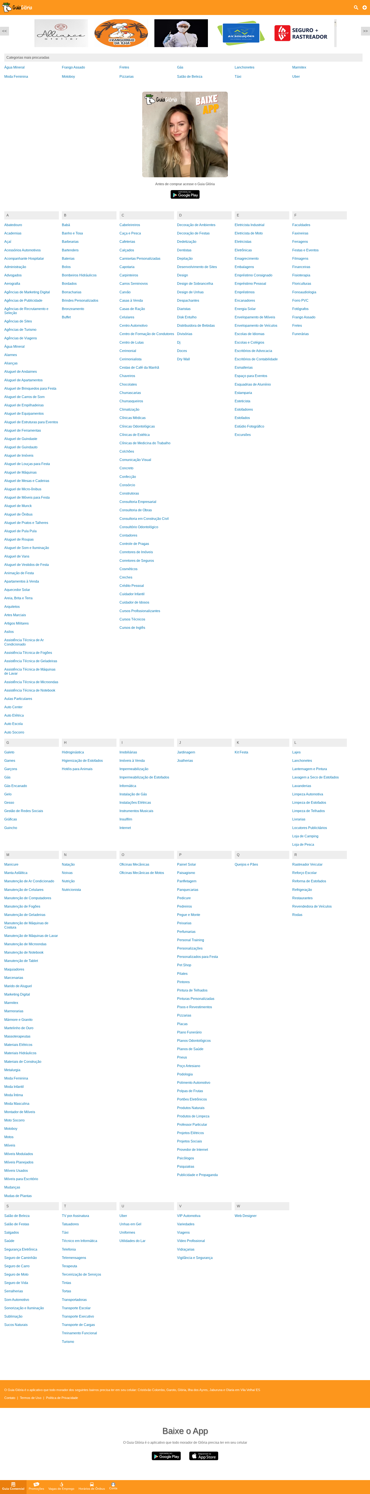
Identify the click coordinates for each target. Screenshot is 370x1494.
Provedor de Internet (192, 1149)
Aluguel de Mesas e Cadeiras (26, 481)
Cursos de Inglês (132, 627)
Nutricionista (71, 890)
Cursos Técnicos (132, 619)
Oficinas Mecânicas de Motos (141, 873)
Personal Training (190, 940)
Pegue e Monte (188, 915)
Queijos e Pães (246, 864)
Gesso (9, 802)
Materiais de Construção (22, 1061)
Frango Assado (73, 67)
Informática (127, 786)
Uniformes (127, 1232)
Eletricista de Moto (249, 233)
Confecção (127, 477)
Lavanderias (301, 786)
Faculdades (301, 225)
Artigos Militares (16, 623)
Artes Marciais (15, 615)
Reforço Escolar (304, 873)
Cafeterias (127, 241)
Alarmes (10, 355)
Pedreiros (184, 906)
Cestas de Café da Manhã (139, 367)
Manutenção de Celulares (23, 890)
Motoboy (68, 76)
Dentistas (184, 250)
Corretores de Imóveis (136, 552)
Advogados (13, 275)
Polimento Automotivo (193, 1082)
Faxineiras (300, 233)
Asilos (9, 632)
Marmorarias (13, 1011)
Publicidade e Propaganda (197, 1175)
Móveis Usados (16, 1170)
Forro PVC (300, 300)
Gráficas (10, 819)
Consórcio (127, 485)
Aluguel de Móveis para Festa (27, 497)
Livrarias (298, 819)
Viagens (183, 1232)
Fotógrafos (300, 309)
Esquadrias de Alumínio (253, 384)
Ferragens (300, 241)
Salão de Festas (16, 1224)
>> (365, 31)
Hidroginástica (73, 752)
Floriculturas (301, 283)
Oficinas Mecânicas (134, 864)
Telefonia (69, 1249)
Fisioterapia (301, 275)
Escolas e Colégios (249, 342)
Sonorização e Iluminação (24, 1308)
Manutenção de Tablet (21, 961)
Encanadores (245, 300)
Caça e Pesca (130, 233)
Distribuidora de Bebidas (196, 325)
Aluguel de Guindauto (20, 447)
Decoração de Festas (193, 233)
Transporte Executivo (78, 1316)
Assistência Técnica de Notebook (29, 690)
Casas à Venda (131, 300)
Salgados (11, 1232)
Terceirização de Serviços (81, 1274)
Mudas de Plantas (18, 1196)
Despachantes (188, 300)
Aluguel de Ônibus (18, 514)
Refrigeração (302, 890)
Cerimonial (127, 351)
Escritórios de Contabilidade (256, 359)
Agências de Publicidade (23, 300)
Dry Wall (183, 359)
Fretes (124, 67)
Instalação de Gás (133, 794)
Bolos (66, 267)
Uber (296, 76)
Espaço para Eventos (251, 376)
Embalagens (244, 267)
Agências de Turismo (20, 329)
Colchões (126, 451)
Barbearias (70, 241)
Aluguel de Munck (18, 506)
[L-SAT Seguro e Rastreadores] (244, 50)
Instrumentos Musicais (136, 811)
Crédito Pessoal (131, 585)
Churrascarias (130, 393)
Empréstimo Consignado (253, 275)
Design (182, 275)
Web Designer (246, 1216)
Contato (9, 1398)
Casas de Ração (132, 309)
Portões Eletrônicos (192, 1099)
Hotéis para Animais (77, 769)
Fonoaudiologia (304, 292)
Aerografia (12, 283)
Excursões (243, 435)
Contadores (128, 535)
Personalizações (190, 948)
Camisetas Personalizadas (139, 258)
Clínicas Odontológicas (137, 426)
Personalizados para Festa (197, 957)
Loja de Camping (305, 836)
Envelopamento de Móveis (255, 317)
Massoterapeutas (17, 1036)
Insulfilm (125, 819)
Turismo (68, 1341)
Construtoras (129, 493)
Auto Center (13, 707)
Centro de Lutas (131, 342)
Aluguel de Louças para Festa (27, 464)
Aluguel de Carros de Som (24, 397)
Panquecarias (187, 890)
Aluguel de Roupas (19, 539)
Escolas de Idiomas (249, 334)
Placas (182, 1024)
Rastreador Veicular (307, 864)
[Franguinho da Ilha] (64, 50)
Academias (12, 233)
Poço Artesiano (188, 1066)
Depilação (185, 258)
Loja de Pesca (303, 844)
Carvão (125, 292)
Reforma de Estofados (309, 881)
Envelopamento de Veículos (256, 325)
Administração (15, 267)
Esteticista (242, 401)
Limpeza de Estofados (309, 802)
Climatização (129, 409)
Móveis (9, 1145)
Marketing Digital (17, 994)
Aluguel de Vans (16, 556)
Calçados (126, 250)
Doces (182, 351)
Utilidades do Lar (132, 1241)
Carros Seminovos (133, 283)
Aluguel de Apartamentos (23, 380)
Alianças (11, 363)
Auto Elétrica (14, 715)
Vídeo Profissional (191, 1241)
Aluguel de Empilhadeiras (24, 405)
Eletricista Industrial (249, 225)
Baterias (68, 258)
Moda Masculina (16, 1103)
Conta (113, 1488)
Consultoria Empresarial (137, 502)
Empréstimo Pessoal (250, 283)
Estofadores (244, 409)
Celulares (126, 317)
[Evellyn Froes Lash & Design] (304, 50)
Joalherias (185, 760)
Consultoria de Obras (135, 510)
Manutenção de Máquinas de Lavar (31, 936)
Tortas (66, 1291)
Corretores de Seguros (136, 560)
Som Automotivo (16, 1300)
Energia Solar (245, 309)
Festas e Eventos (305, 250)
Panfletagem (186, 881)
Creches (125, 577)
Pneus (182, 1057)
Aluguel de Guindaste (20, 439)
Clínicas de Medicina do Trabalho (144, 443)
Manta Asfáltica (15, 873)
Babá (66, 225)
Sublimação (13, 1316)
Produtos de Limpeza (193, 1116)
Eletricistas (243, 241)
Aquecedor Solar (17, 590)
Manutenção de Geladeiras (24, 915)
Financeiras (301, 267)
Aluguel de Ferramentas (22, 430)
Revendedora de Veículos (312, 906)
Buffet (66, 317)
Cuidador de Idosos (134, 602)
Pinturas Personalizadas (195, 998)
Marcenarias (13, 978)
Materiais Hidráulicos (20, 1053)
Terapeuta (69, 1266)
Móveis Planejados (18, 1162)
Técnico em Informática (79, 1241)
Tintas (66, 1283)
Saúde (9, 1241)
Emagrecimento (247, 258)
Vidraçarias (185, 1249)
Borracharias (71, 292)
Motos (8, 1137)
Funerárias (300, 334)
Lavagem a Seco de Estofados (315, 777)
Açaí (7, 241)
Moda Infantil (14, 1086)
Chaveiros (127, 376)
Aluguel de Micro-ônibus (22, 489)
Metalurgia (12, 1070)
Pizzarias (126, 76)
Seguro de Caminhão (20, 1258)
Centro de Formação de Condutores (146, 334)
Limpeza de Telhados (308, 811)
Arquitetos (12, 606)
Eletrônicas (243, 250)
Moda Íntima (13, 1095)
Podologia (185, 1074)
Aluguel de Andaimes (20, 371)
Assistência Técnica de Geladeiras (30, 661)
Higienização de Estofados (82, 760)
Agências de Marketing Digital (27, 292)
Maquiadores (14, 969)
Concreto (126, 468)
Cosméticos (128, 569)
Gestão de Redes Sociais (23, 811)
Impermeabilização (133, 769)
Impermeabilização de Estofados (144, 777)
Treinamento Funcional (79, 1333)
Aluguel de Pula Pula (20, 531)
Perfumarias (186, 931)
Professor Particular (192, 1124)
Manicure (11, 864)
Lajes (296, 752)
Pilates (182, 973)
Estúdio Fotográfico (249, 426)
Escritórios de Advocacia (253, 351)
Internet (125, 828)
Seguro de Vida (16, 1283)
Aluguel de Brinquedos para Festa (30, 388)
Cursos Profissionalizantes (139, 611)
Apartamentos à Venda (21, 581)
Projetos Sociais (189, 1141)
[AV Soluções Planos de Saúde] (184, 50)
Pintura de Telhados (192, 990)
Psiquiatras (185, 1166)
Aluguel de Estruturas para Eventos (31, 422)
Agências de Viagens (20, 338)
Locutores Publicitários (309, 828)
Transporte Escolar (76, 1308)
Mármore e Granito (18, 1019)
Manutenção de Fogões (22, 906)
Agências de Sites (18, 321)
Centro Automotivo (133, 325)
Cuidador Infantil (132, 594)
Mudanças (12, 1187)
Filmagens (300, 258)
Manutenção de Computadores (27, 898)
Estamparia (243, 393)
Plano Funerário (189, 1032)
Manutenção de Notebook (23, 952)
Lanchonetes (244, 67)
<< (4, 31)
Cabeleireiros (129, 225)
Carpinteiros (128, 275)
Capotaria (126, 267)
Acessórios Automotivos (22, 250)
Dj (179, 342)
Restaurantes (302, 898)
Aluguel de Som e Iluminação (26, 548)
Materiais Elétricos (18, 1045)
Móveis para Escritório (21, 1179)
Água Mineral (14, 67)
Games (9, 760)
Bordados (69, 283)
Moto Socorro (14, 1120)
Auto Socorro (14, 732)
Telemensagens (74, 1258)
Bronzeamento (73, 309)
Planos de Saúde (190, 1049)
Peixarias (184, 923)
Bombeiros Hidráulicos (79, 275)
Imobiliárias (128, 752)
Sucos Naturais (16, 1325)
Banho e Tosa (72, 233)
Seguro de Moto (16, 1274)
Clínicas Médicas (132, 418)
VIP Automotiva (188, 1216)
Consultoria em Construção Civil (144, 518)
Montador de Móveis (19, 1112)
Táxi (238, 76)
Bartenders (70, 250)
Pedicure (184, 898)
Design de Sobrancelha (195, 283)
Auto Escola (13, 724)
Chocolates (128, 384)
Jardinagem (186, 752)
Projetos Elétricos (190, 1133)
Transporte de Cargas (78, 1325)
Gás (180, 67)
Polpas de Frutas (190, 1091)
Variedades (185, 1224)
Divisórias (184, 334)
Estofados (242, 418)
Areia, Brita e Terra (18, 598)
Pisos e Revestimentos (194, 1007)
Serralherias (13, 1291)
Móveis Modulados (18, 1154)
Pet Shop (184, 965)
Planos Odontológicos (194, 1040)
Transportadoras (74, 1300)
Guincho (10, 828)
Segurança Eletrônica (20, 1249)
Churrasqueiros (131, 401)
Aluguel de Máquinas (20, 472)
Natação (68, 864)
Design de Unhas (190, 292)
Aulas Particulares (18, 699)
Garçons (10, 769)
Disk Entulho (187, 317)
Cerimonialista (130, 359)
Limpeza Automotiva (307, 794)
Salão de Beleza (189, 76)
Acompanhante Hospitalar (24, 258)
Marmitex (299, 67)
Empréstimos (245, 292)
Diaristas (184, 309)
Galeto (9, 752)
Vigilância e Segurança (195, 1258)
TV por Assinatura (75, 1216)
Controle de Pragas (134, 544)
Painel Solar (186, 864)
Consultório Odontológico (138, 527)
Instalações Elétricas (135, 802)
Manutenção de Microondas (25, 944)
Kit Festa (241, 752)
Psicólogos (185, 1158)
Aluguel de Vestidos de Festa (26, 565)
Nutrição (68, 881)
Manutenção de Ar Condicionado (29, 881)
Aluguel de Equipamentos (24, 413)
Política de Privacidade (62, 1398)
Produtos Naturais (190, 1108)
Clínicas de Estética (134, 435)
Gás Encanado (15, 786)
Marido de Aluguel (18, 986)
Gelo (8, 794)
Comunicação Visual (135, 460)
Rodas (297, 915)
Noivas (67, 873)
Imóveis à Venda (132, 760)
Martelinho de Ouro (18, 1028)
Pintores (183, 982)
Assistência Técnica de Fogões (28, 653)
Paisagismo (186, 873)
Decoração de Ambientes (196, 225)
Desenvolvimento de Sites (197, 267)
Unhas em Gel (130, 1224)
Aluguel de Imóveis (18, 455)
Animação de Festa (19, 573)
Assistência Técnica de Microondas (31, 682)
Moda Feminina (16, 76)
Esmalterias (244, 367)
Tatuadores (70, 1224)
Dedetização (186, 241)
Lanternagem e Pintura (309, 769)
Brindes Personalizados (80, 300)
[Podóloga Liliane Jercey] (124, 50)
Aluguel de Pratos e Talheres (26, 523)
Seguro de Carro (17, 1266)
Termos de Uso (30, 1398)
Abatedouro (13, 225)
